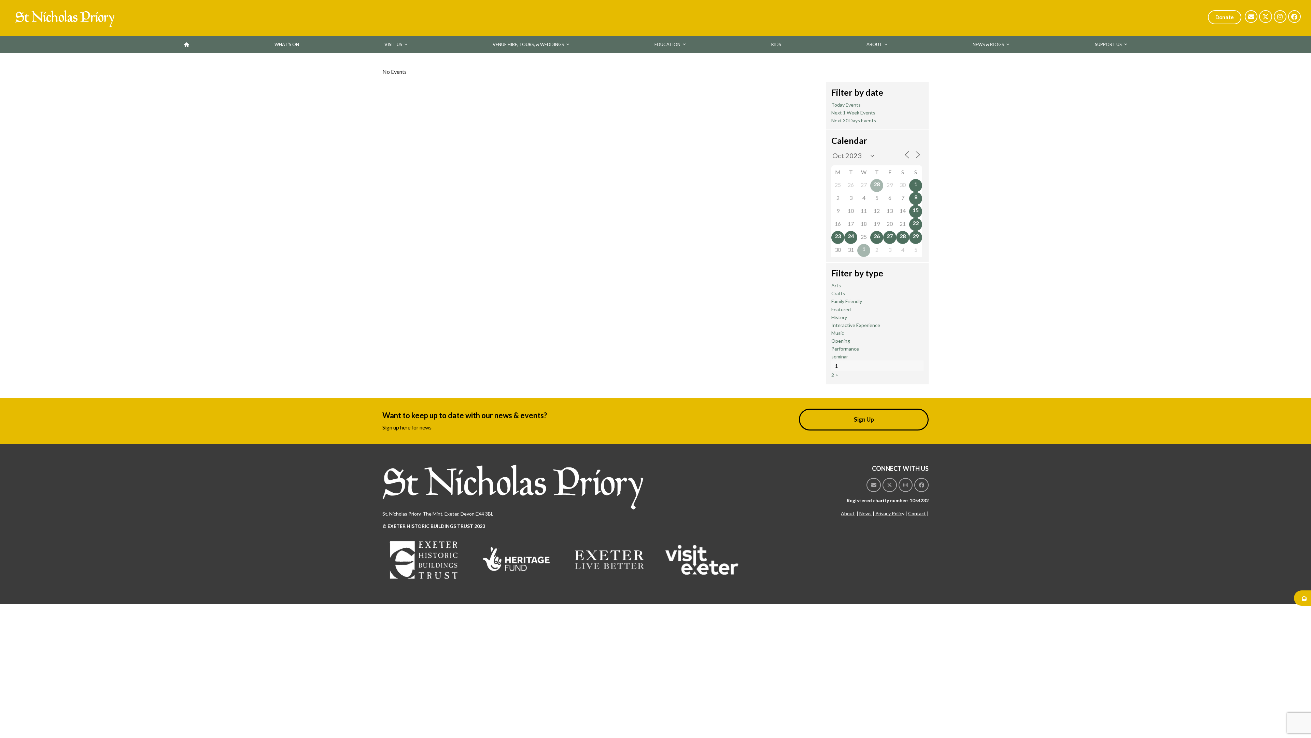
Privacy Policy (889, 513)
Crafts (838, 293)
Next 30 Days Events (853, 120)
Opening (840, 341)
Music (837, 333)
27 (890, 236)
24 (851, 236)
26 (877, 236)
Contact (917, 513)
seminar (839, 356)
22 (916, 223)
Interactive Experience (855, 325)
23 (838, 236)
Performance (845, 349)
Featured (841, 309)
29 (916, 236)
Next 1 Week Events (853, 112)
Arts (836, 285)
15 (916, 210)
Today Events (846, 105)
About (848, 513)
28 (877, 184)
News (865, 513)
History (839, 317)
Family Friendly (846, 301)
